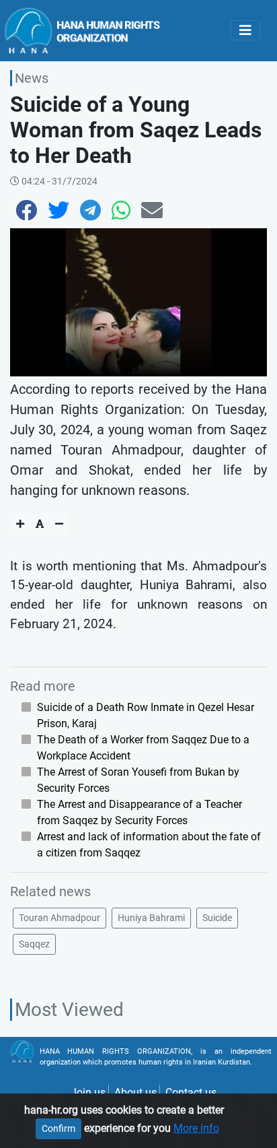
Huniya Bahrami (151, 917)
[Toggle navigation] (245, 30)
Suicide (217, 917)
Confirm (58, 1128)
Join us (88, 1092)
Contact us (190, 1092)
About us (135, 1092)
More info (196, 1128)
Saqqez (34, 944)
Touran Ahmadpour (59, 917)
